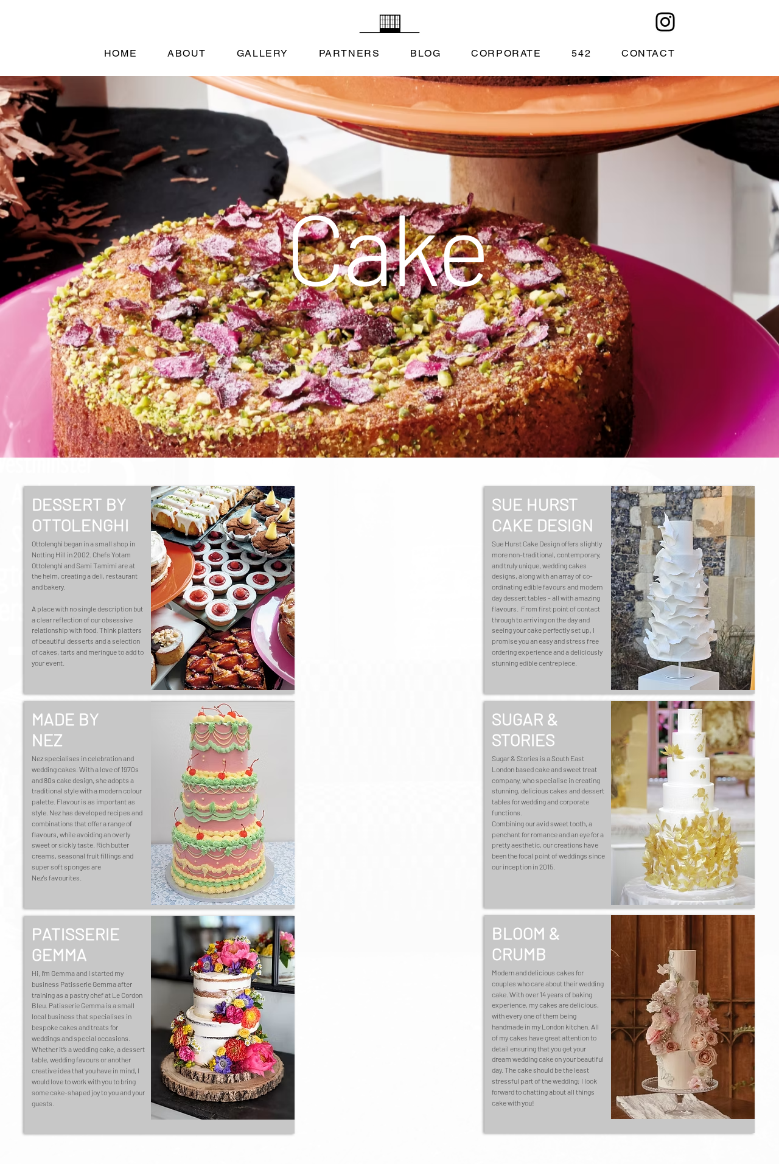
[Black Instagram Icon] (665, 22)
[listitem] (159, 590)
